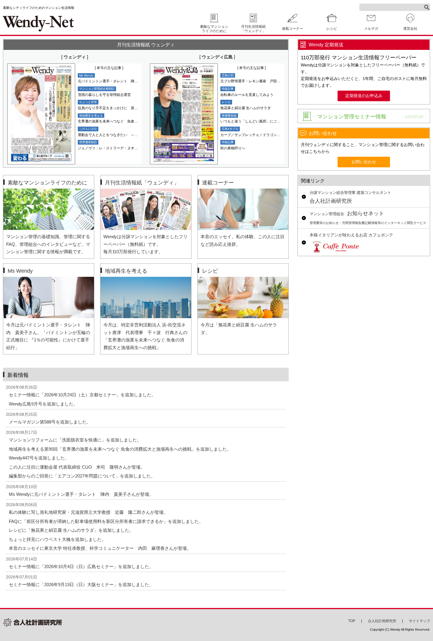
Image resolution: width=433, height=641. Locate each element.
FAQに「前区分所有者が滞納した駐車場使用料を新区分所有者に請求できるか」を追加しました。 (106, 521)
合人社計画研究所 (350, 197)
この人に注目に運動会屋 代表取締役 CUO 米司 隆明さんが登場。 (77, 467)
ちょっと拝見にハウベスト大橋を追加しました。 (57, 539)
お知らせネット (368, 217)
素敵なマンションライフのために (214, 28)
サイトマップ (419, 621)
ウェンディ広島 (217, 56)
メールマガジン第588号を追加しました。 (50, 421)
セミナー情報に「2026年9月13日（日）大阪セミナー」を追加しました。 (81, 584)
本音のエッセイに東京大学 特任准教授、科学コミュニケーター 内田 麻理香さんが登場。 (100, 548)
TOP (351, 621)
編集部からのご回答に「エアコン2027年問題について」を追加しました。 (82, 475)
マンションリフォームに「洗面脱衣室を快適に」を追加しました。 (75, 439)
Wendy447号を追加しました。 (39, 457)
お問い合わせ (363, 162)
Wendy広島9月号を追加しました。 (43, 403)
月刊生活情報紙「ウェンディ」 (253, 28)
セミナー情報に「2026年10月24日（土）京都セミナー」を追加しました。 (82, 394)
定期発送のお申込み (363, 96)
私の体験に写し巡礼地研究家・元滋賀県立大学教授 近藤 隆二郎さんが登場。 (88, 512)
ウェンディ (75, 56)
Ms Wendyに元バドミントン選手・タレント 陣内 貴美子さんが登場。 (81, 494)
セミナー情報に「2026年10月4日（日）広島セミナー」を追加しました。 (81, 566)
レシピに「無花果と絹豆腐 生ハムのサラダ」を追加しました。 (71, 530)
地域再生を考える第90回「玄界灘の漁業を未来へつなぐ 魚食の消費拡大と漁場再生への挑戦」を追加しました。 (120, 449)
